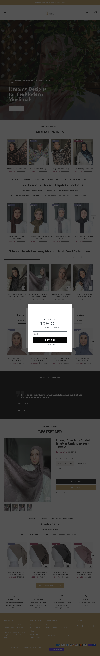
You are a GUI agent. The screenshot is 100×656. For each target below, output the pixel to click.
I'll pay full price (50, 344)
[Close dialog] (69, 306)
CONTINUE (50, 339)
